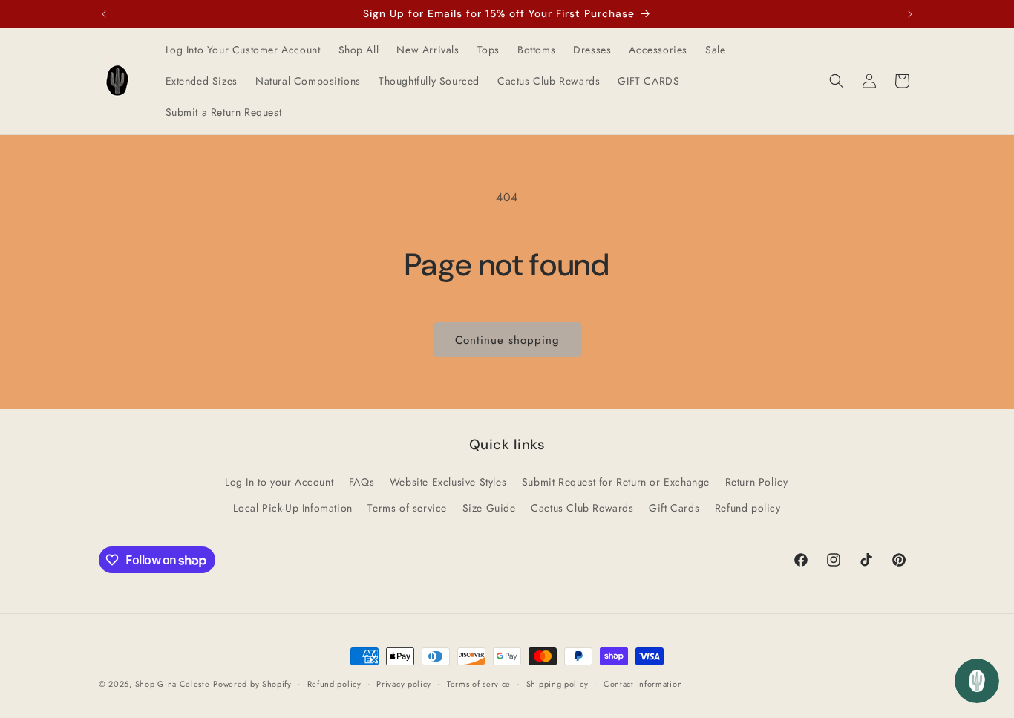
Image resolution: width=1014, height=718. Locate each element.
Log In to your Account (279, 481)
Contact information (643, 684)
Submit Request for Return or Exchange (616, 481)
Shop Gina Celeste (172, 684)
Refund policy (748, 507)
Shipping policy (557, 684)
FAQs (361, 481)
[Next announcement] (910, 14)
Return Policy (756, 481)
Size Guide (489, 507)
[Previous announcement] (104, 14)
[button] (836, 81)
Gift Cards (674, 507)
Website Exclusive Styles (448, 481)
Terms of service (407, 507)
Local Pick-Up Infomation (292, 507)
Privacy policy (403, 684)
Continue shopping (507, 340)
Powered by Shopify (252, 684)
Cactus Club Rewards (582, 507)
